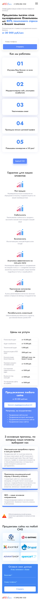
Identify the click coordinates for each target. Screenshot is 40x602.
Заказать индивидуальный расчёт (20, 405)
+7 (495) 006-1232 (20, 4)
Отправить (20, 47)
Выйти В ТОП (20, 161)
